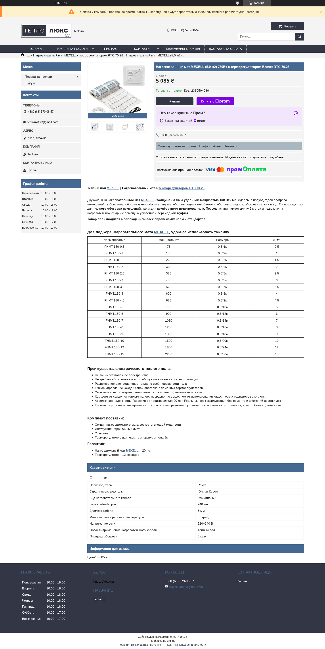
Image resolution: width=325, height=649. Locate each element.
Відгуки (30, 83)
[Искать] (299, 37)
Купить (174, 101)
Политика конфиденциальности (186, 644)
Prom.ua (182, 636)
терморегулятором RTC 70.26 (182, 188)
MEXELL (113, 188)
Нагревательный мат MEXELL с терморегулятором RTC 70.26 (78, 55)
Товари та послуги (72, 48)
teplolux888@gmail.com (42, 122)
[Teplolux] (46, 36)
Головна (37, 48)
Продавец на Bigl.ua (162, 640)
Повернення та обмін (182, 48)
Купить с (207, 101)
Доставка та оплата (225, 48)
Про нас (110, 48)
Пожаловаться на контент (147, 644)
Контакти (141, 48)
